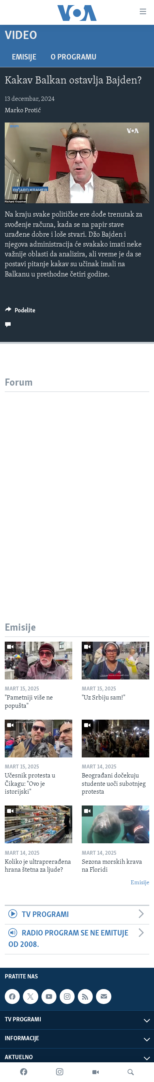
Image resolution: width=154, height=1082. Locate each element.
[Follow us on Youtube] (48, 996)
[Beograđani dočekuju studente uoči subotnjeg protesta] (115, 738)
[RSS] (85, 996)
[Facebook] (23, 1072)
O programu (73, 57)
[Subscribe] (103, 996)
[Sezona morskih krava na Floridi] (115, 824)
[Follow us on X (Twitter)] (30, 996)
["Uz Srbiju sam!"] (115, 660)
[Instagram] (59, 1072)
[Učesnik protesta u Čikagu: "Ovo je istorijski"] (38, 738)
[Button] (20, 312)
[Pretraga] (131, 1072)
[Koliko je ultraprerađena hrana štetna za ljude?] (38, 824)
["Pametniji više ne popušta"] (38, 660)
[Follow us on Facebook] (12, 996)
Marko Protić (23, 111)
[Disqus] (77, 490)
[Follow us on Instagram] (67, 996)
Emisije (24, 57)
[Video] (95, 1072)
